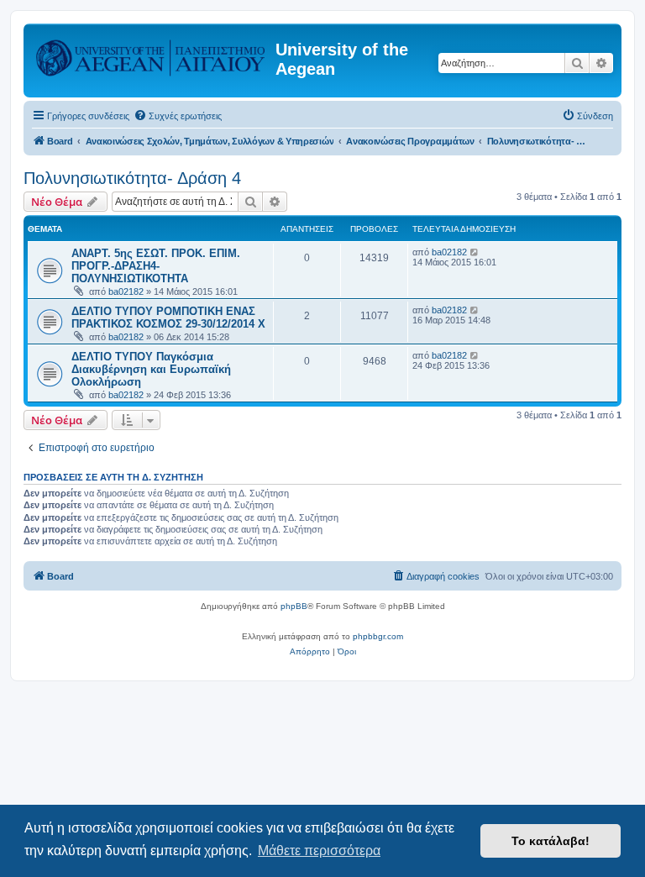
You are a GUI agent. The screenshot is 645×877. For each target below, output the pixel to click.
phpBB (294, 606)
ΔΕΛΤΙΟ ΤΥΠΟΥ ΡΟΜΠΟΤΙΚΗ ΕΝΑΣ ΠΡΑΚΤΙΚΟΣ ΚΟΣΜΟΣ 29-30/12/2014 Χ (168, 317)
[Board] (151, 54)
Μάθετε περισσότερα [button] (319, 850)
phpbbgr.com (378, 636)
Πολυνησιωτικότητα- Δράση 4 (132, 178)
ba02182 (126, 291)
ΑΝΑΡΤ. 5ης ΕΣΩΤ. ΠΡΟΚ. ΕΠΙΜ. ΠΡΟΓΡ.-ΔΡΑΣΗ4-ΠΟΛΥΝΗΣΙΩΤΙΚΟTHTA (155, 266)
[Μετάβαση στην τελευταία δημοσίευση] (474, 252)
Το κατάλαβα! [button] (550, 841)
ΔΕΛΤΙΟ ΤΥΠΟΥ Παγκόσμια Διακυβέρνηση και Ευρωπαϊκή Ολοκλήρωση (151, 369)
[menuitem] (178, 116)
